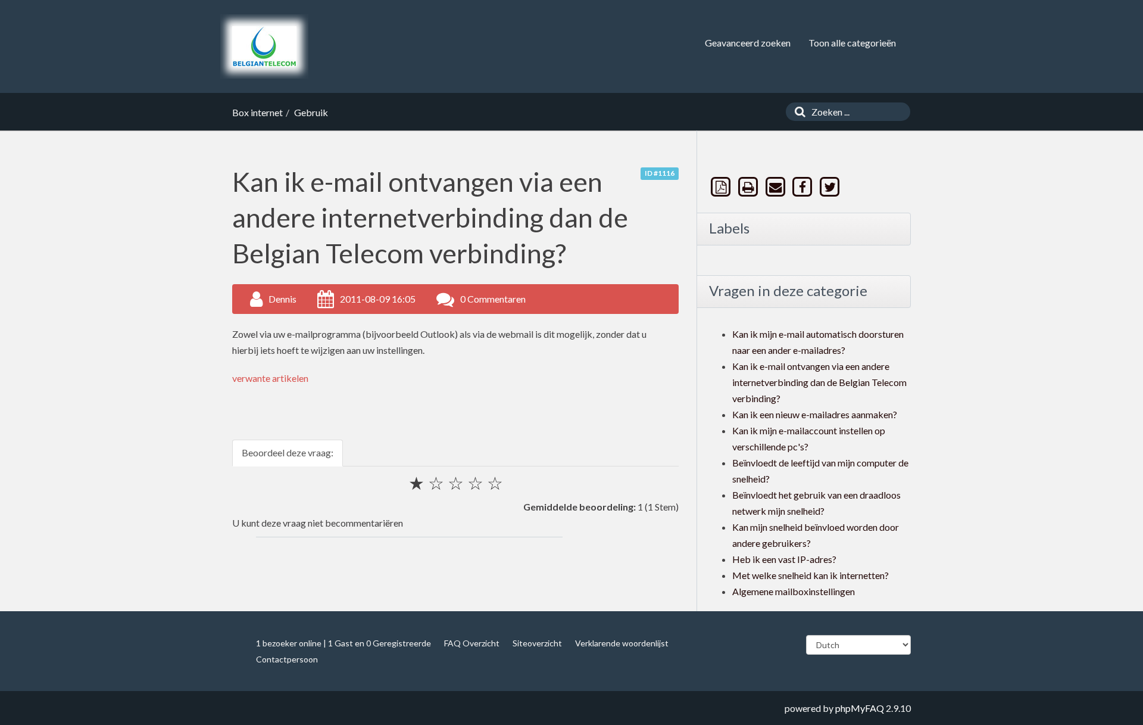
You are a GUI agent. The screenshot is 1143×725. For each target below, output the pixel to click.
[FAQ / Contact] (264, 46)
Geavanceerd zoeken (748, 42)
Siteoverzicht (537, 643)
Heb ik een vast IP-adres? (784, 559)
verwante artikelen (270, 378)
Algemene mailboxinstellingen (793, 591)
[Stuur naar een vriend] (776, 186)
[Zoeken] (797, 111)
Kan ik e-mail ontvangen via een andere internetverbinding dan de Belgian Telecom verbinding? (819, 382)
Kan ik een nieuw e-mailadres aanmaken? (814, 414)
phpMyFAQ (859, 708)
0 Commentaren (493, 298)
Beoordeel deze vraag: (287, 452)
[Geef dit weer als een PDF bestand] (722, 186)
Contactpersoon (287, 659)
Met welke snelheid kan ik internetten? (810, 575)
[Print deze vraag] (749, 186)
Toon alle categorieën (852, 42)
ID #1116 (659, 173)
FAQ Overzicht (471, 643)
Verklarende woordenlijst (622, 643)
